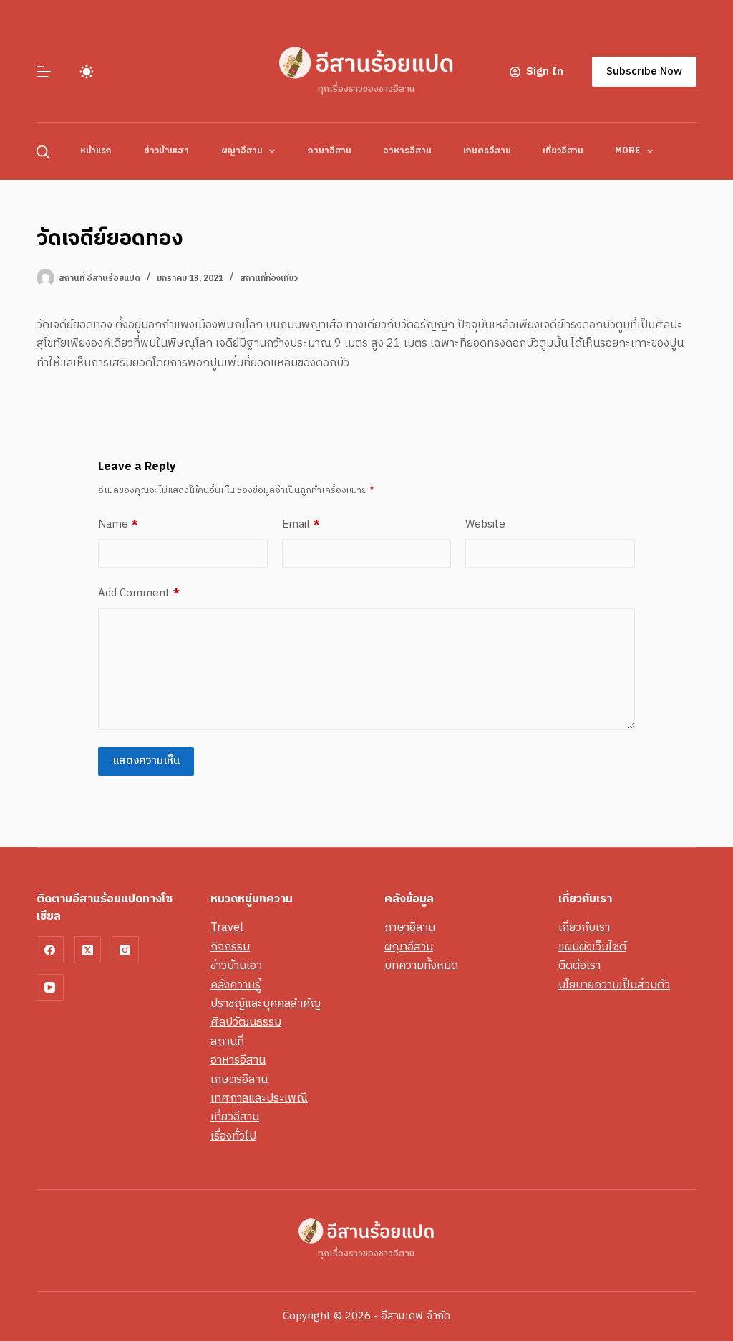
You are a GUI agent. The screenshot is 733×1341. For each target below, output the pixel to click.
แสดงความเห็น (146, 761)
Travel (226, 927)
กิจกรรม (230, 947)
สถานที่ (227, 1041)
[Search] (43, 151)
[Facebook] (50, 949)
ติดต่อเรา (579, 965)
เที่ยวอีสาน (563, 151)
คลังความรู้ (235, 985)
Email (301, 524)
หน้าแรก (96, 151)
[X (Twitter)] (88, 949)
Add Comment (139, 593)
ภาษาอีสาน (329, 151)
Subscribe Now (644, 71)
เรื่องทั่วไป (233, 1136)
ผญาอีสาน (241, 151)
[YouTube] (50, 987)
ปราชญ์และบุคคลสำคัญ (265, 1003)
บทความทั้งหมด (421, 965)
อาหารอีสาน (407, 151)
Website (485, 524)
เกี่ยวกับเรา (584, 927)
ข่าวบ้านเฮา (166, 151)
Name (118, 524)
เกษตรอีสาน (486, 151)
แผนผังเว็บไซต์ (592, 947)
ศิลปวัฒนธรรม (245, 1022)
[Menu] (44, 72)
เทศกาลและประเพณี (259, 1098)
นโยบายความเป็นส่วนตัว (614, 985)
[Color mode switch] (86, 72)
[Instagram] (125, 949)
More (627, 151)
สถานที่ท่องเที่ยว (269, 278)
